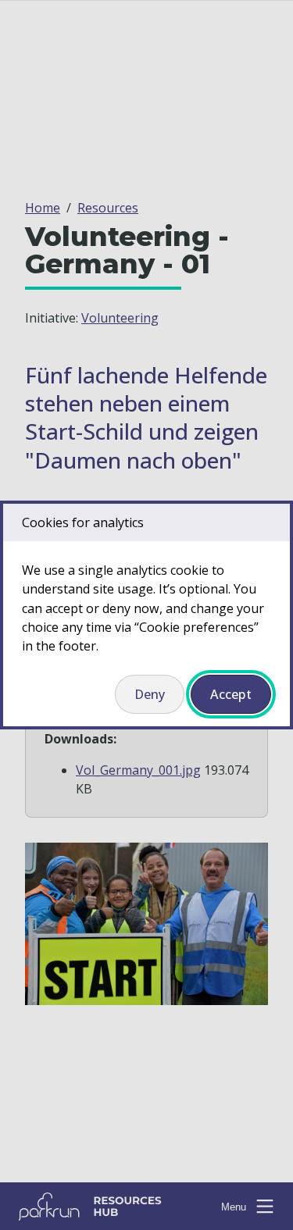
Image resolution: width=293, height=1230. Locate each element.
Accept (231, 694)
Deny (149, 694)
